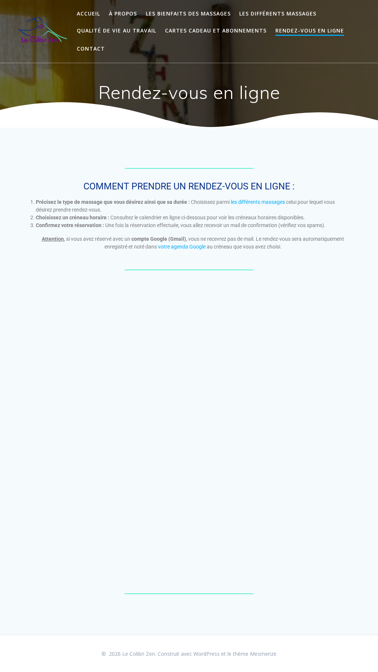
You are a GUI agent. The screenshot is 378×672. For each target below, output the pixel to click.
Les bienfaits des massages (188, 13)
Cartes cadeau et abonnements (216, 30)
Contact (91, 48)
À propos (123, 13)
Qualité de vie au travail (116, 30)
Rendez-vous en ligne (309, 30)
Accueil (88, 13)
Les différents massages (277, 13)
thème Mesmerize (254, 653)
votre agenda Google (182, 247)
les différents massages (258, 202)
